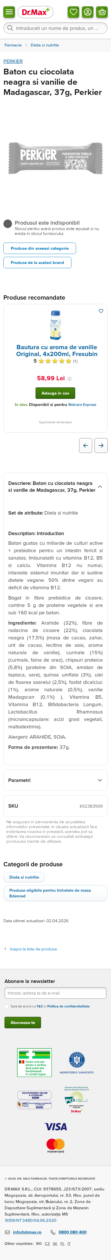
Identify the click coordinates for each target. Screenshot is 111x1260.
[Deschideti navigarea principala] (9, 12)
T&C (39, 1006)
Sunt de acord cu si (50, 1006)
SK (55, 1243)
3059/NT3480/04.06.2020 (30, 1220)
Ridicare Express (82, 405)
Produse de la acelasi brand (37, 262)
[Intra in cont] (87, 12)
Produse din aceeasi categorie (40, 248)
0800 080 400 (73, 1231)
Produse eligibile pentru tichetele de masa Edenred (50, 893)
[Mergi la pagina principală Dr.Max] (36, 12)
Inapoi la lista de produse (33, 948)
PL (62, 1243)
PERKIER (13, 61)
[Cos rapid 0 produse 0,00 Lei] (102, 12)
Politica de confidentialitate (68, 1006)
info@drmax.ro (27, 1231)
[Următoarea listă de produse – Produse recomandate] (101, 445)
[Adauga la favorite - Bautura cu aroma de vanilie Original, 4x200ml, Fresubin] (101, 311)
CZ (47, 1243)
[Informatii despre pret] (69, 378)
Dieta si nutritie (24, 877)
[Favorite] (73, 12)
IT (69, 1243)
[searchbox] (55, 28)
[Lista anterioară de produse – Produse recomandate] (85, 445)
